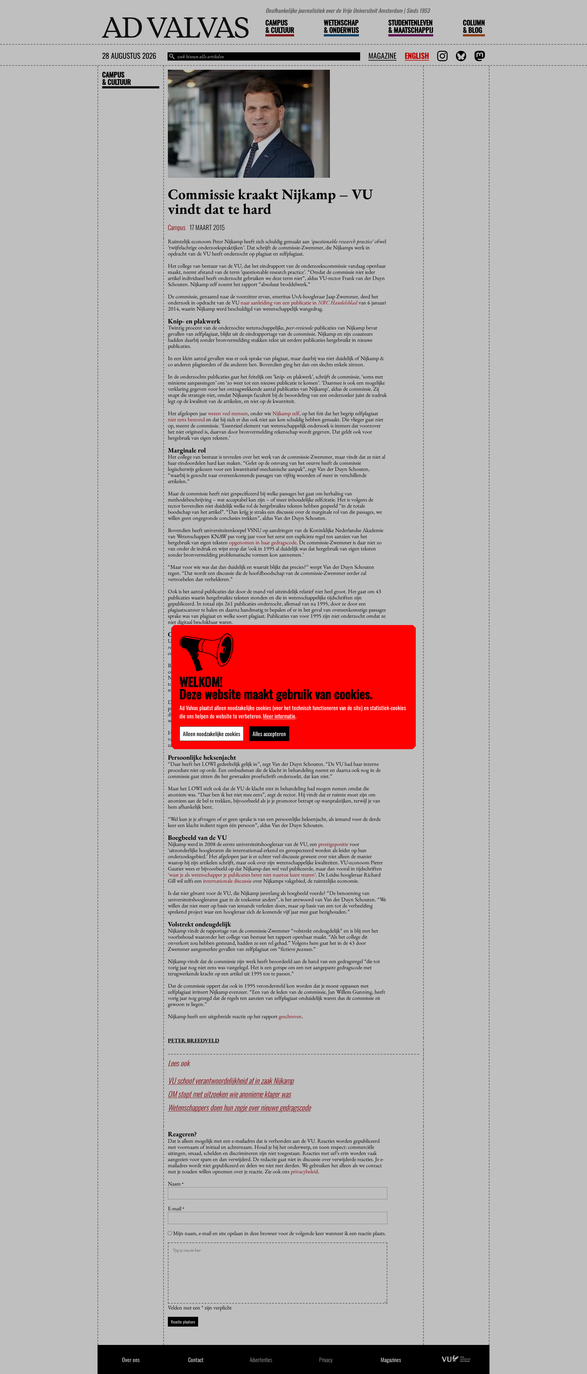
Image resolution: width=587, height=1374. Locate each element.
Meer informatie (279, 716)
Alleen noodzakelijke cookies (211, 734)
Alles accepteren (269, 734)
